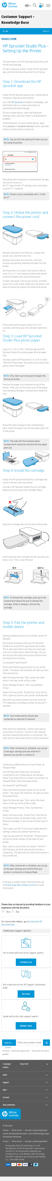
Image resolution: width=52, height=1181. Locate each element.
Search (46, 31)
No (17, 912)
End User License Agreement (36, 1130)
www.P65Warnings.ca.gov (39, 1133)
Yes (8, 912)
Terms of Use (17, 1130)
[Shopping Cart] (41, 5)
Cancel (8, 1047)
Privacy (5, 1130)
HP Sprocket (17, 102)
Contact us (26, 962)
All (4, 31)
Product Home (9, 38)
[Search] (35, 5)
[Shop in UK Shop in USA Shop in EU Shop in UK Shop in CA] (29, 5)
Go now (26, 994)
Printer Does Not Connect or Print (20, 885)
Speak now (26, 1025)
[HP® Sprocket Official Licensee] (10, 5)
